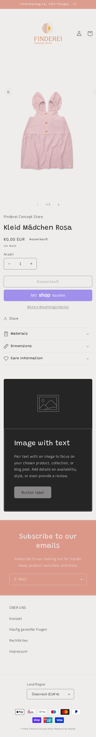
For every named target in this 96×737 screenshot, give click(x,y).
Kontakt (15, 618)
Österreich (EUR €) (45, 694)
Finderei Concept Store (41, 728)
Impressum (18, 651)
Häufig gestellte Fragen (28, 629)
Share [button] (14, 318)
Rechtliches (18, 640)
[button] (48, 334)
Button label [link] (32, 492)
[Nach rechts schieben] (58, 204)
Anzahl (9, 254)
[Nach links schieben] (37, 204)
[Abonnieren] (81, 579)
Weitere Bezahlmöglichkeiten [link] (48, 307)
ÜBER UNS (17, 607)
